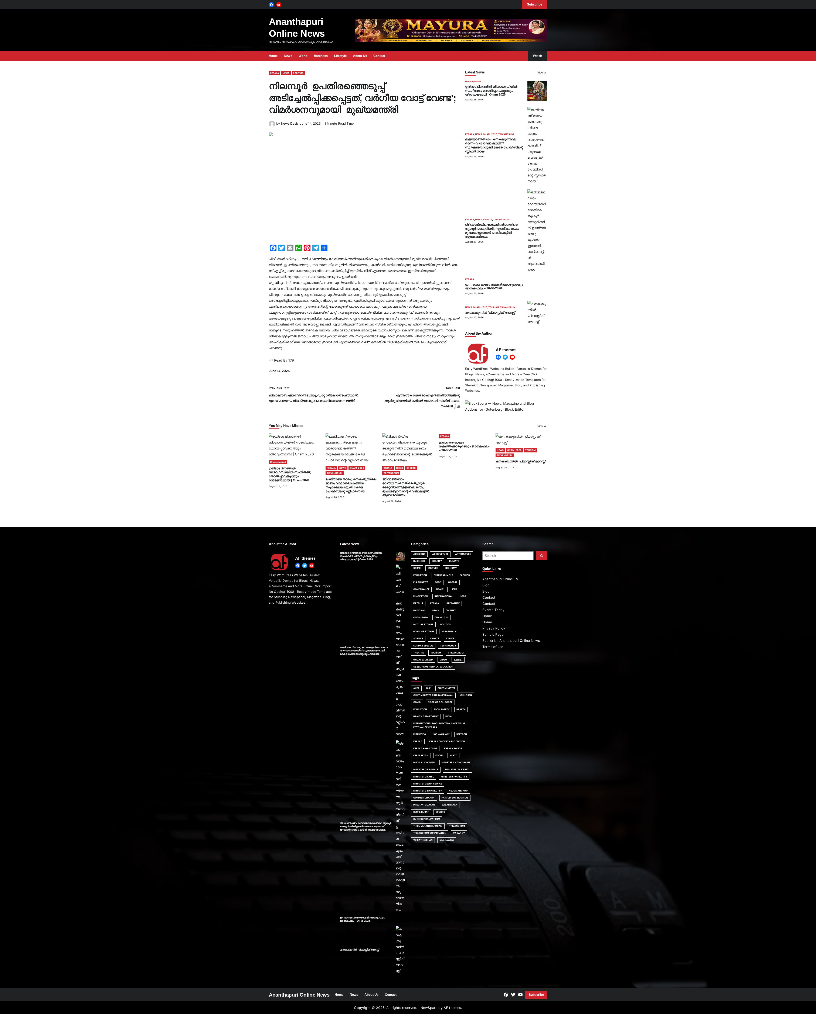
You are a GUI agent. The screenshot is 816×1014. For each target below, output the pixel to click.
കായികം (458, 659)
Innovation (420, 596)
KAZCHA (418, 603)
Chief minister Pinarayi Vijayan (433, 695)
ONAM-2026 (490, 134)
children (466, 695)
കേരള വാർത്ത (446, 840)
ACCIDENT (419, 554)
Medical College (424, 762)
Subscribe (536, 994)
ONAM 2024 (441, 617)
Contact (488, 597)
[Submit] (541, 555)
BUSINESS (419, 561)
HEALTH (440, 589)
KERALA (274, 73)
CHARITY (437, 561)
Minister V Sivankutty (427, 790)
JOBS (463, 596)
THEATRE (418, 652)
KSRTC (454, 755)
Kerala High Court (425, 748)
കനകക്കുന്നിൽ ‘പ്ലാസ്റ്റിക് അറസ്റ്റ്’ (490, 312)
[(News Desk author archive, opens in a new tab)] (272, 126)
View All (542, 72)
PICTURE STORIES (423, 624)
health (461, 709)
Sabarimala (449, 804)
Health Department (426, 716)
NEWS (286, 73)
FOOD (438, 582)
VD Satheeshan (423, 840)
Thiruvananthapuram (427, 826)
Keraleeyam (421, 755)
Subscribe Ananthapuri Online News (511, 640)
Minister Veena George (427, 783)
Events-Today (493, 610)
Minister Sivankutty (454, 776)
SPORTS (487, 219)
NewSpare (429, 1008)
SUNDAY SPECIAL (423, 645)
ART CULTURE (463, 554)
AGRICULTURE (440, 554)
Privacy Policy (493, 628)
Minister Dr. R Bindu (457, 769)
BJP (428, 688)
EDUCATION (420, 575)
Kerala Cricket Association (447, 741)
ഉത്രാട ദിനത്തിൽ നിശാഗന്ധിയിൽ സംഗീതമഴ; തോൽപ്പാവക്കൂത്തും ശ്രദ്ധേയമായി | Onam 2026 (491, 90)
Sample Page (492, 634)
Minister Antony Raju (456, 762)
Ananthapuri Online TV (500, 579)
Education (420, 709)
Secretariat (421, 812)
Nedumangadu (458, 790)
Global (453, 582)
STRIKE (450, 638)
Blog (486, 585)
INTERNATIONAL (444, 596)
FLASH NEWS (420, 582)
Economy (451, 568)
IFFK (454, 589)
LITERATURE (453, 603)
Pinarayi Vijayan (424, 804)
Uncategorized (473, 81)
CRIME (417, 568)
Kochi (439, 755)
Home (487, 616)
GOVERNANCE (421, 589)
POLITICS (298, 73)
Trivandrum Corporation (429, 833)
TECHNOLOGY (448, 645)
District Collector (440, 702)
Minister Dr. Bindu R (425, 769)
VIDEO (443, 659)
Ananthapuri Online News (299, 995)
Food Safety (442, 709)
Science (418, 638)
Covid (417, 702)
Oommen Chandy (424, 797)
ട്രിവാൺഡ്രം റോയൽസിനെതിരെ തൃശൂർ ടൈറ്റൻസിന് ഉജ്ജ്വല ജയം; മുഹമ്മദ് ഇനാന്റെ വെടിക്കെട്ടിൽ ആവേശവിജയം (405, 487)
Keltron (461, 734)
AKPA (416, 688)
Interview (419, 734)
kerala (417, 741)
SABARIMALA (449, 631)
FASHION (465, 575)
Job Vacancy (441, 734)
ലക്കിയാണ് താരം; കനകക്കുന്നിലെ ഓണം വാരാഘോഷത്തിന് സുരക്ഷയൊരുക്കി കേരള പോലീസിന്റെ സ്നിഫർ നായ (364, 650)
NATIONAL (419, 610)
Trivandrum (457, 826)
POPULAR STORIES (424, 631)
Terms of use (492, 647)
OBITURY (451, 610)
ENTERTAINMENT (443, 575)
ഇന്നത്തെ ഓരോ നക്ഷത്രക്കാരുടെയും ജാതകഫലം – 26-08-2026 (464, 446)
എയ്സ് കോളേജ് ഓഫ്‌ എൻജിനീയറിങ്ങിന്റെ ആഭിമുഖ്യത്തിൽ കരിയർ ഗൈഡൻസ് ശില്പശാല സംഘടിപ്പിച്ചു (422, 400)
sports (440, 812)
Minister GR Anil (423, 776)
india (448, 716)
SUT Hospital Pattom (426, 819)
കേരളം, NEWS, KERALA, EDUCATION (433, 666)
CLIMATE (454, 561)
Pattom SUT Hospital (455, 797)
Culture (433, 568)
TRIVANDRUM (506, 134)
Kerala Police (453, 748)
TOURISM (493, 307)
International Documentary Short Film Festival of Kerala (439, 725)
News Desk (289, 123)
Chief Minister (447, 688)
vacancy (459, 833)
